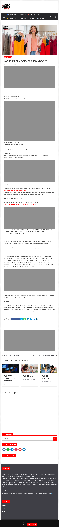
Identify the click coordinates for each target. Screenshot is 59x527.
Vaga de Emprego (8, 57)
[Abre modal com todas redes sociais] (37, 319)
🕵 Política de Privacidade (27, 18)
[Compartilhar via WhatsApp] (24, 319)
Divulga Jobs (5, 512)
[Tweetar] (21, 319)
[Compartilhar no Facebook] (16, 319)
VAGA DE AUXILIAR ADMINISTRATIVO (44, 355)
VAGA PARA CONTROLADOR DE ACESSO (9, 378)
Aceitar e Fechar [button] (32, 524)
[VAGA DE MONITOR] (48, 365)
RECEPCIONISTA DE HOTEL (12, 355)
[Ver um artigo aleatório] (55, 16)
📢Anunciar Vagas (33, 14)
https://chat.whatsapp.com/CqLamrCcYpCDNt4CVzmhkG (20, 204)
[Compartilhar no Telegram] (31, 319)
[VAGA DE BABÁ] (29, 365)
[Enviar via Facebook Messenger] (34, 319)
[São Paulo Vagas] (4, 16)
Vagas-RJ (4, 508)
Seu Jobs (4, 505)
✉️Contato (40, 18)
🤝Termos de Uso (12, 18)
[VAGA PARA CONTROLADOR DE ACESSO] (10, 365)
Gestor (19, 64)
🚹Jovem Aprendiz (12, 14)
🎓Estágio (23, 14)
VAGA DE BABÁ (28, 376)
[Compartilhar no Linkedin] (28, 319)
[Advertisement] (29, 77)
